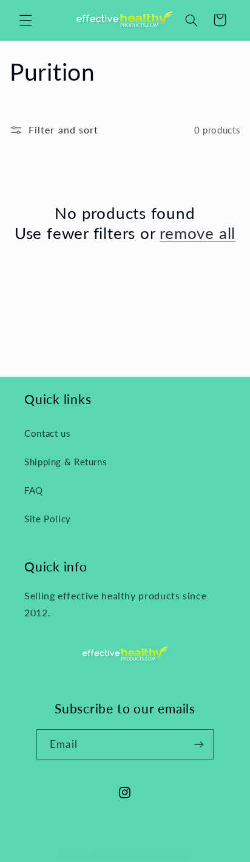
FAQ (33, 490)
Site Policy (47, 518)
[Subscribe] (198, 744)
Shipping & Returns (65, 461)
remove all (197, 233)
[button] (25, 20)
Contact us (47, 433)
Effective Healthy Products (141, 854)
